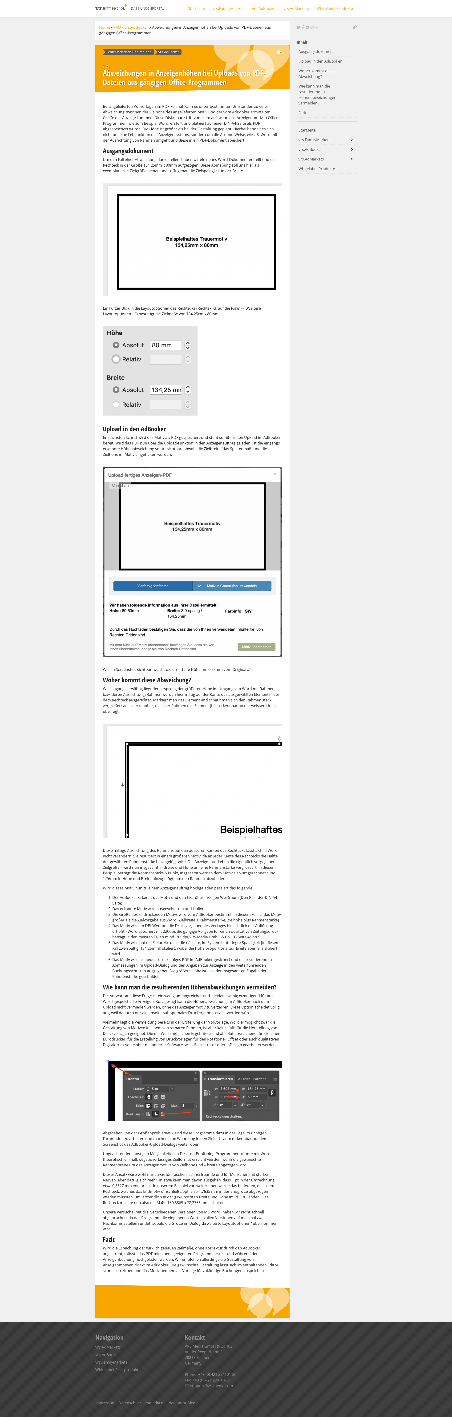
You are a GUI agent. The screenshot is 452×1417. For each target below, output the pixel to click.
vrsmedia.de (154, 1402)
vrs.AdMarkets (296, 8)
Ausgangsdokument (316, 51)
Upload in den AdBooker (320, 61)
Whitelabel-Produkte (334, 8)
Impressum (105, 1402)
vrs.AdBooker (264, 8)
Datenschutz (129, 1402)
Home (104, 27)
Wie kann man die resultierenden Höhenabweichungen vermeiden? (317, 95)
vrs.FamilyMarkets (229, 8)
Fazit (303, 112)
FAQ (117, 27)
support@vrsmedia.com (211, 1385)
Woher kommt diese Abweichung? (317, 73)
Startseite (196, 8)
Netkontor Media (183, 1402)
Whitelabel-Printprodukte (118, 1369)
